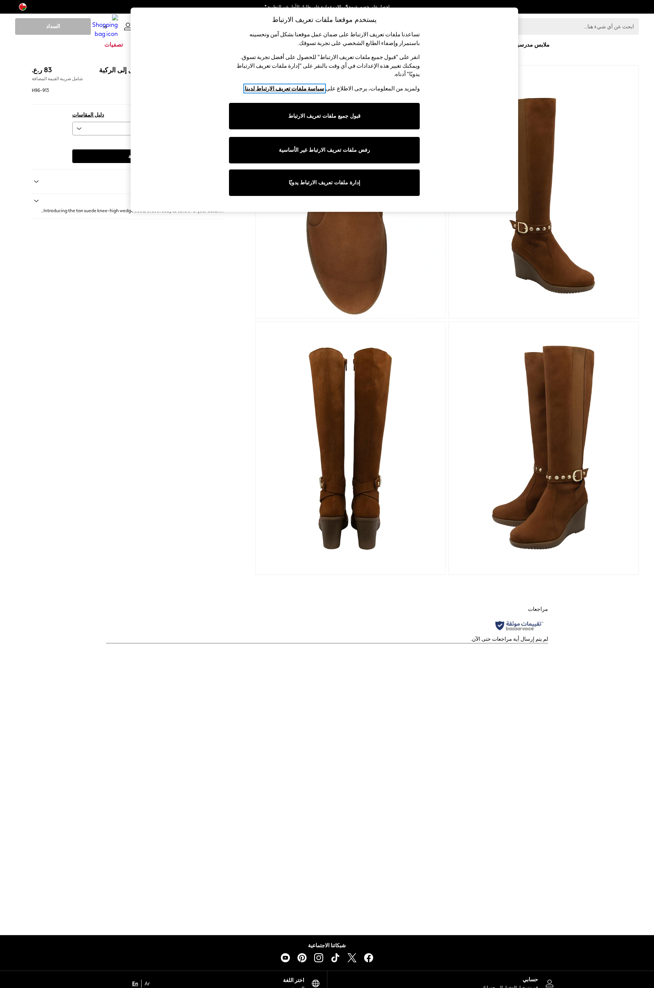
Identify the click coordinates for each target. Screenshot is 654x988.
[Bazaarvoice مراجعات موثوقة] (519, 625)
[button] (128, 201)
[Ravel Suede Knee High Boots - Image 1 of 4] (543, 191)
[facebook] (368, 957)
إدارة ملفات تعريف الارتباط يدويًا (324, 182)
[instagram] (318, 957)
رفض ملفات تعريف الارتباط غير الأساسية (324, 150)
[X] (352, 957)
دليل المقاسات (88, 115)
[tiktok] (335, 957)
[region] (324, 110)
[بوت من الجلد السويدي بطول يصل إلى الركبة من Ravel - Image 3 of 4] (543, 448)
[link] (128, 26)
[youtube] (285, 957)
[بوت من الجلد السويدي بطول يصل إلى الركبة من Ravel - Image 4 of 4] (350, 448)
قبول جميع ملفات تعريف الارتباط (324, 116)
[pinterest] (302, 957)
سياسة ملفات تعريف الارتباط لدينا (284, 88)
